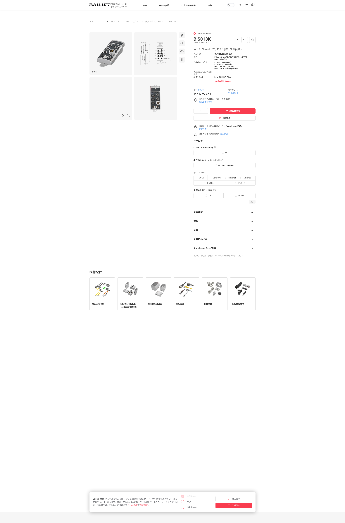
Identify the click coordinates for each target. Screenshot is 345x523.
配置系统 (202, 129)
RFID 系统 (115, 21)
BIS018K (173, 21)
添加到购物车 (234, 111)
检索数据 (235, 93)
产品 (102, 21)
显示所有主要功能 (224, 81)
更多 (252, 202)
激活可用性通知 (205, 102)
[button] (145, 5)
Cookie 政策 (133, 505)
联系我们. (224, 134)
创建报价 (226, 118)
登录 (200, 90)
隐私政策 (144, 505)
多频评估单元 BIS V (154, 21)
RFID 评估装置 (132, 21)
